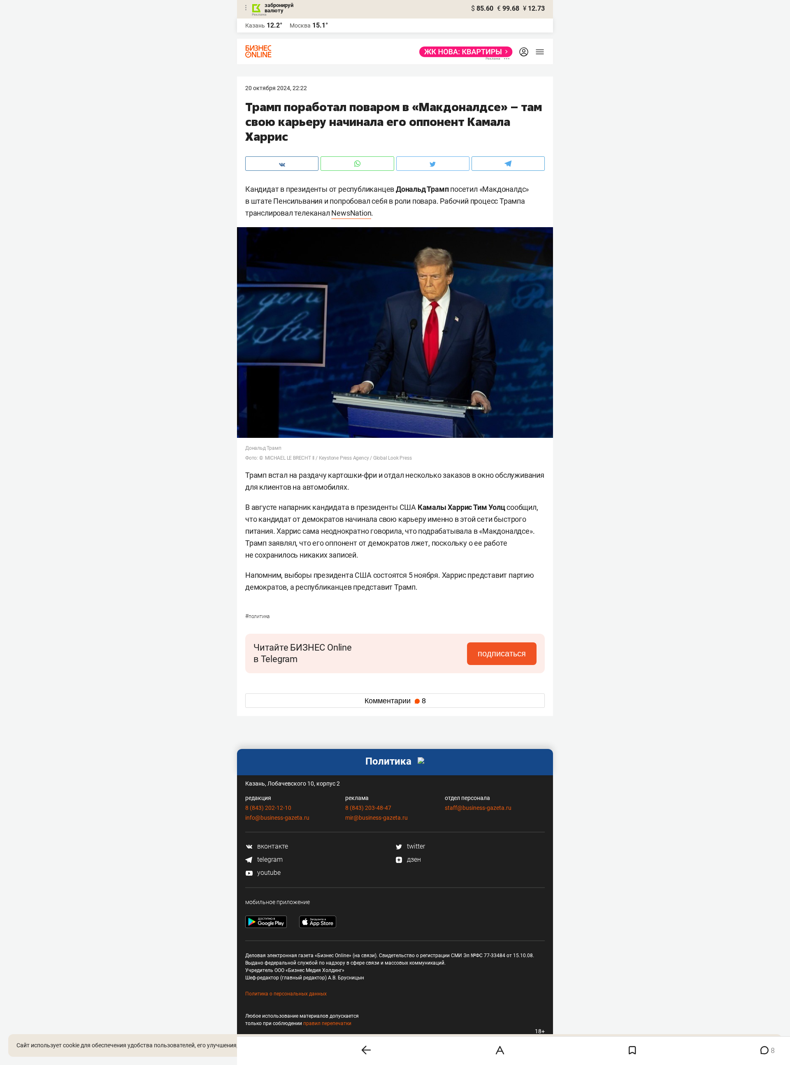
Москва (300, 25)
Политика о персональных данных (286, 994)
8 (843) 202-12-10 (268, 808)
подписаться (502, 653)
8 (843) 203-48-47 (368, 808)
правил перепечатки (327, 1023)
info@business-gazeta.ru (277, 817)
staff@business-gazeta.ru (478, 808)
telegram (269, 859)
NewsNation (351, 213)
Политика (257, 616)
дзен (413, 859)
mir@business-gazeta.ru (376, 817)
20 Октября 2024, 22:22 (276, 88)
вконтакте (272, 846)
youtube (268, 873)
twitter (415, 846)
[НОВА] (463, 52)
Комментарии (395, 701)
